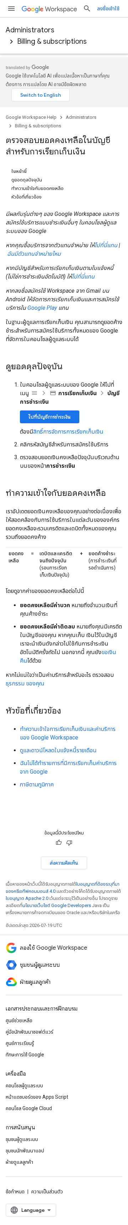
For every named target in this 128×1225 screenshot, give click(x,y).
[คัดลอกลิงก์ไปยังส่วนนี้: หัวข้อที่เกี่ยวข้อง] (68, 711)
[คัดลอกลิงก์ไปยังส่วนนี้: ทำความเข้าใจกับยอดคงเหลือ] (113, 493)
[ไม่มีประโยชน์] (69, 842)
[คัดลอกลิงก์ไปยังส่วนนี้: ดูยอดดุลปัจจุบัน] (70, 367)
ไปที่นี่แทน (106, 245)
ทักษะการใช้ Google (25, 1054)
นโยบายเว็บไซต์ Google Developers (56, 905)
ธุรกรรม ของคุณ (25, 683)
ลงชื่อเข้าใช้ (108, 8)
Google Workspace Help (31, 117)
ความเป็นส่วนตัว (47, 1191)
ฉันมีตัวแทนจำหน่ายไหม (34, 253)
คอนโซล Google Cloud (29, 1108)
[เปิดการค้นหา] (87, 8)
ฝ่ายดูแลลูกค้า (19, 1162)
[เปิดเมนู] (11, 8)
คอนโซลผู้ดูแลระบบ (24, 1085)
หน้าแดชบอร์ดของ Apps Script (37, 1097)
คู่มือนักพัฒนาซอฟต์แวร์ (29, 1032)
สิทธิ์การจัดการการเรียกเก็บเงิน (68, 431)
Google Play (42, 307)
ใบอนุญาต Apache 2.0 (27, 898)
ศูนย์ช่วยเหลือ (19, 1020)
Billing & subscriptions (52, 41)
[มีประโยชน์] (58, 842)
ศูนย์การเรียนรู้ (20, 1043)
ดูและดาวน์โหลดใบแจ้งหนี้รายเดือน (58, 750)
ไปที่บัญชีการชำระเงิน (49, 417)
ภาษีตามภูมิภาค (37, 784)
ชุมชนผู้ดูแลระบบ (22, 1139)
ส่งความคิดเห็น (64, 863)
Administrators (30, 30)
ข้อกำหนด (15, 1191)
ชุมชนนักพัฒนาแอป (25, 1151)
